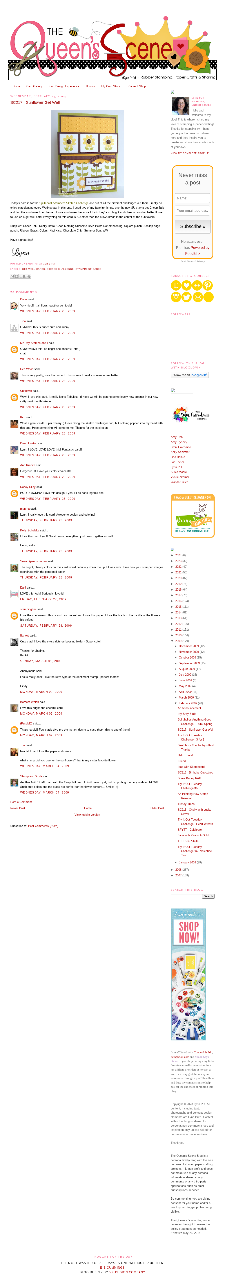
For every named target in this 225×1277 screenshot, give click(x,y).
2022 (178, 566)
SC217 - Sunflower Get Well (35, 102)
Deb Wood (26, 369)
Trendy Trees (186, 804)
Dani (23, 587)
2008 (178, 869)
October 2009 (188, 657)
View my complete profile (190, 153)
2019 (178, 584)
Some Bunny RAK (189, 778)
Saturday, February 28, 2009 (46, 625)
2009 (178, 641)
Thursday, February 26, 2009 (46, 520)
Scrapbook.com (180, 1056)
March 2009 (187, 697)
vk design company (127, 1272)
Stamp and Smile (31, 776)
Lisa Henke (178, 457)
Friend (182, 761)
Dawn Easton (28, 443)
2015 (178, 606)
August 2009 (187, 669)
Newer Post (17, 808)
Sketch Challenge (60, 269)
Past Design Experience (64, 86)
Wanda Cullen (179, 482)
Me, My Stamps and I (34, 343)
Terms (190, 261)
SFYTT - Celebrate (190, 829)
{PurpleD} (26, 723)
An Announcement (189, 708)
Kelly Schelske (29, 530)
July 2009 (185, 674)
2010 (178, 635)
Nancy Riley (28, 487)
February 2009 (188, 703)
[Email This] (12, 276)
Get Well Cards (33, 269)
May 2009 (185, 686)
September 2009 (190, 663)
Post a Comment (21, 802)
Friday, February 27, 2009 (43, 599)
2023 (178, 561)
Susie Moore (179, 472)
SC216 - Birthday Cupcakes (195, 772)
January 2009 (188, 862)
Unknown (26, 390)
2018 (178, 589)
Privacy (201, 261)
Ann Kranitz (27, 465)
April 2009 (185, 691)
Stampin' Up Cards (89, 269)
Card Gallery (34, 86)
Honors (90, 86)
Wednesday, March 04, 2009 (44, 766)
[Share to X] (20, 276)
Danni (23, 299)
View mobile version (87, 814)
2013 (178, 618)
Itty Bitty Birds (187, 713)
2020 (178, 578)
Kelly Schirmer (180, 452)
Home (16, 86)
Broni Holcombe (181, 447)
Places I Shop (137, 86)
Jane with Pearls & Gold (193, 835)
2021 (178, 572)
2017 (178, 595)
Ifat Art (24, 635)
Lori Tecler (177, 462)
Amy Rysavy (179, 442)
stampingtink (28, 609)
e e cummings (112, 1267)
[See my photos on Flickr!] (182, 392)
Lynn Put (176, 467)
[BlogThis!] (16, 276)
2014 (178, 612)
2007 (178, 875)
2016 (178, 601)
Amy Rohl (177, 437)
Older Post (157, 808)
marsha (25, 508)
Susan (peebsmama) (33, 561)
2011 (178, 629)
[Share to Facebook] (25, 276)
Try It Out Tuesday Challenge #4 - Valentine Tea (195, 851)
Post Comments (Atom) (43, 826)
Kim (22, 417)
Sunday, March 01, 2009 (41, 661)
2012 (178, 624)
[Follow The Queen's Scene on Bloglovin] (190, 377)
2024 (178, 555)
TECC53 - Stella (188, 841)
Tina (23, 321)
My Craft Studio (111, 86)
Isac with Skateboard (191, 766)
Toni (22, 745)
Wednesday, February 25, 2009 (47, 311)
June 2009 (186, 680)
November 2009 (189, 651)
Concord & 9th (203, 1052)
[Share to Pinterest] (29, 276)
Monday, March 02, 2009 (41, 691)
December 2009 (189, 646)
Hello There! (185, 755)
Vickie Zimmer (180, 477)
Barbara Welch (29, 702)
